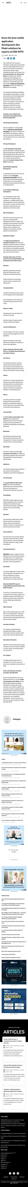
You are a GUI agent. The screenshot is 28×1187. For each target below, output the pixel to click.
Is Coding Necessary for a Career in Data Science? (14, 762)
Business (8, 1045)
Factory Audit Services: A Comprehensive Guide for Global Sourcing (13, 1041)
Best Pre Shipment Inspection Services (11, 957)
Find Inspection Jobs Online (8, 954)
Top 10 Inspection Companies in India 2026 (12, 820)
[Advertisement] (14, 20)
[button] (21, 3)
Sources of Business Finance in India (11, 934)
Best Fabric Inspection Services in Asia (11, 951)
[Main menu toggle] (3, 2)
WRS (8, 2)
